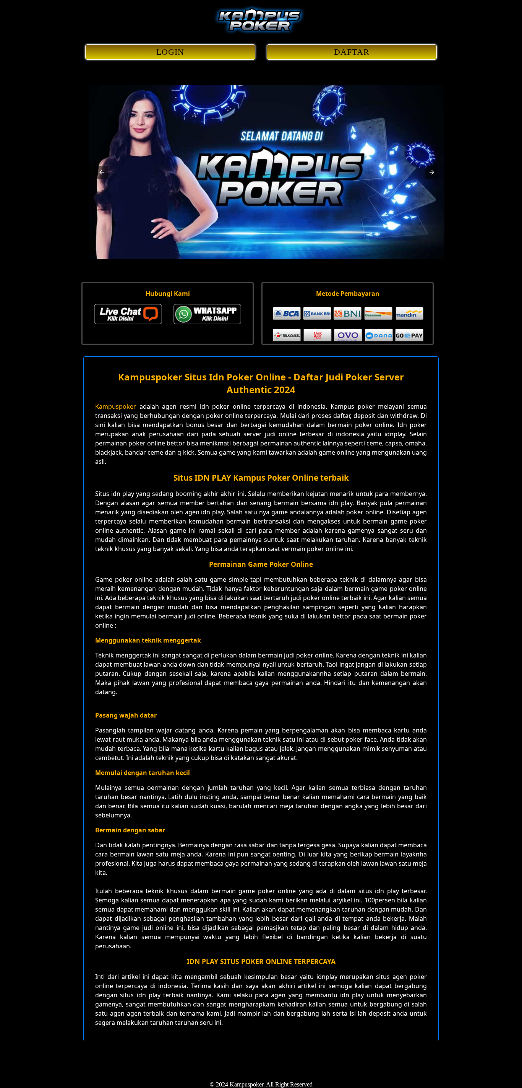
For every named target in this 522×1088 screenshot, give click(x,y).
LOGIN (170, 52)
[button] (101, 172)
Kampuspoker (115, 406)
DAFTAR (352, 52)
